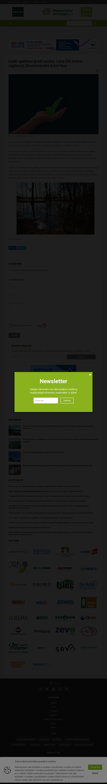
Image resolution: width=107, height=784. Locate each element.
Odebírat (67, 401)
